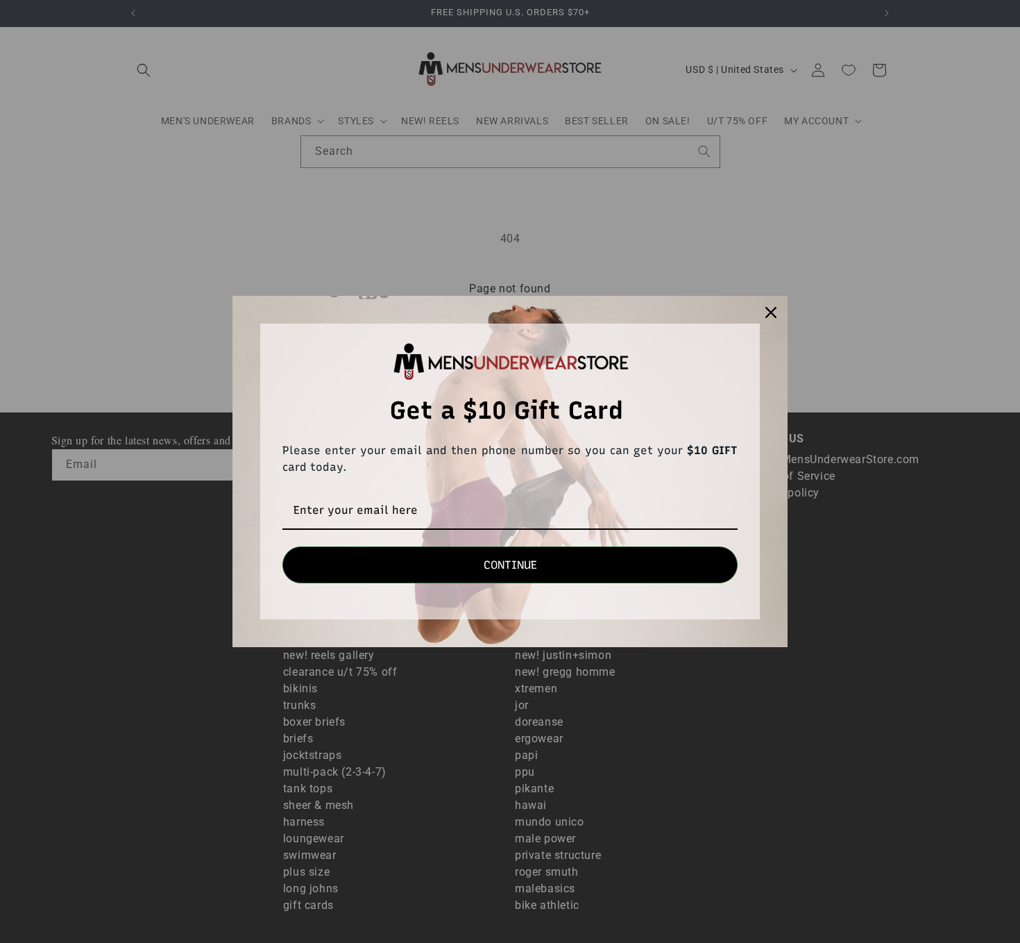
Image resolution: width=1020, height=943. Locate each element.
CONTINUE (510, 564)
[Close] (771, 312)
